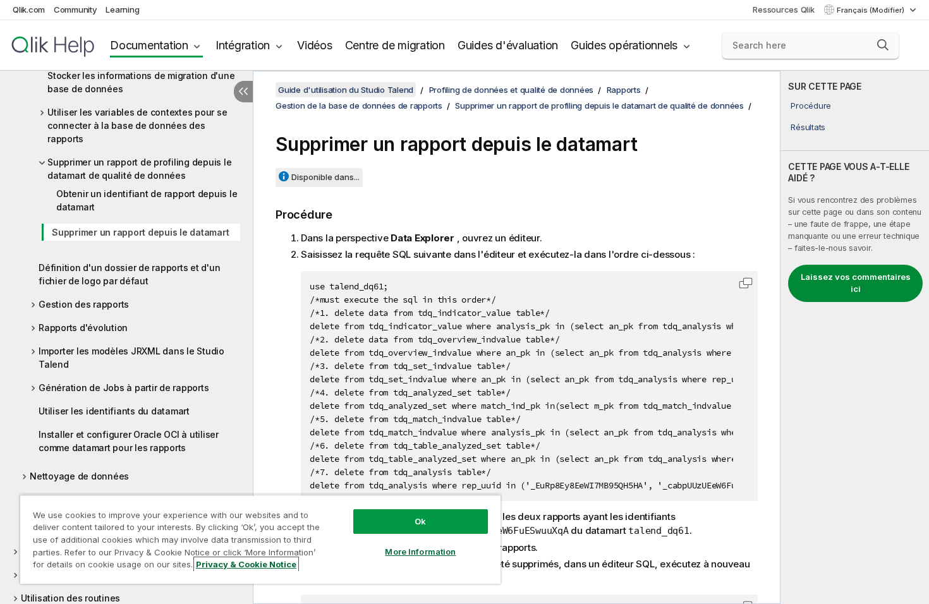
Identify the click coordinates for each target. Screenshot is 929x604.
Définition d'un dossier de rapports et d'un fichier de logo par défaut (129, 274)
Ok (420, 521)
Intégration (243, 45)
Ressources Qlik (783, 9)
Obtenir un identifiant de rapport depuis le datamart (146, 200)
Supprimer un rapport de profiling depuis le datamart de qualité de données (139, 169)
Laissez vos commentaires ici (856, 283)
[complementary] (854, 337)
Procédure (811, 105)
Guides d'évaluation (508, 45)
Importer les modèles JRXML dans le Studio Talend (131, 358)
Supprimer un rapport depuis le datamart (140, 232)
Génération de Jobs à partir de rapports (124, 387)
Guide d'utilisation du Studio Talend (345, 90)
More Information (420, 552)
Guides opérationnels (624, 45)
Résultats (808, 127)
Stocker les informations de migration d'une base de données (140, 82)
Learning (122, 9)
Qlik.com (29, 9)
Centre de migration (395, 45)
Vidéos (314, 45)
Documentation (149, 45)
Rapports (624, 90)
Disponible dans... (325, 177)
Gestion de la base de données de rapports (359, 105)
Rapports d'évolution (83, 327)
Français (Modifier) (871, 10)
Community (75, 9)
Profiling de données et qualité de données (511, 90)
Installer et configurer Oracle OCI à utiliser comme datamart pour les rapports (129, 441)
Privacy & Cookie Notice (246, 564)
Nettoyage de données (79, 476)
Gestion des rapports (84, 304)
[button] (882, 45)
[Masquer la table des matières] (243, 91)
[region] (260, 539)
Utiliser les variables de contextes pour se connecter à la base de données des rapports (137, 125)
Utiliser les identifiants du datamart (114, 411)
